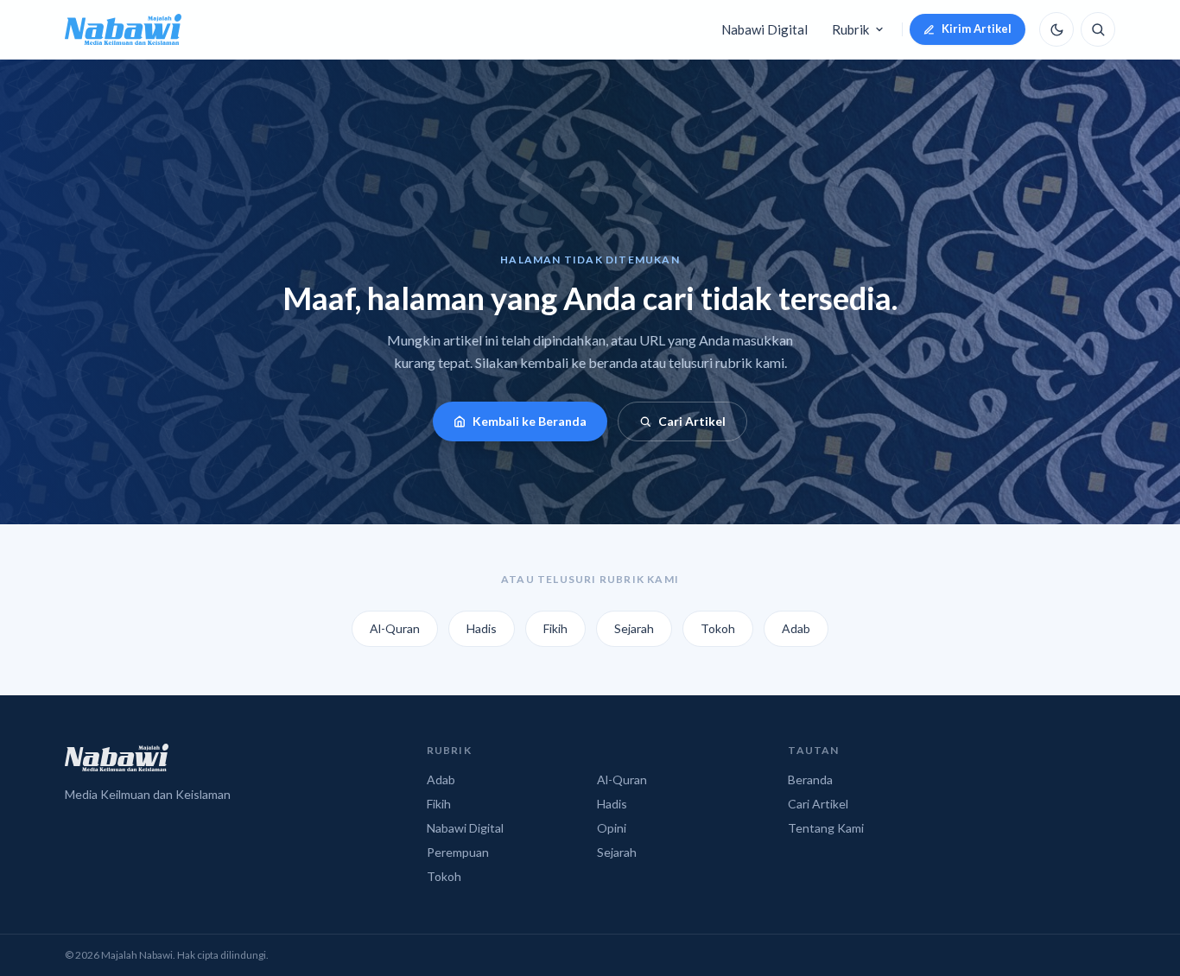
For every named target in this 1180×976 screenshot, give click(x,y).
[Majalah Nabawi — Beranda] (123, 29)
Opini (611, 828)
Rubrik (850, 29)
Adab (796, 628)
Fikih (555, 628)
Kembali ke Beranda (530, 421)
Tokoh (718, 628)
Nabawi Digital (764, 29)
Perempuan (458, 852)
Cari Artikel (692, 421)
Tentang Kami (826, 828)
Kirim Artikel (977, 28)
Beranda (810, 779)
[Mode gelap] (1056, 29)
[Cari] (1098, 29)
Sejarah (634, 628)
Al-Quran (395, 628)
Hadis (481, 628)
